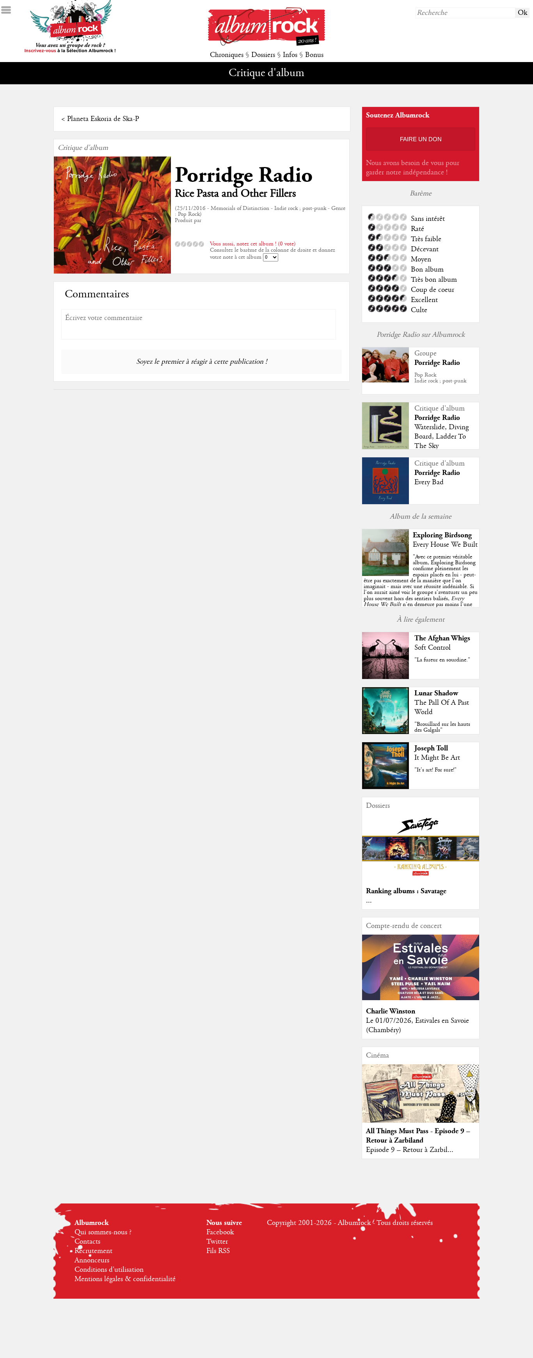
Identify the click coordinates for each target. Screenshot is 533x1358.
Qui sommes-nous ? (103, 1232)
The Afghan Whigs (442, 638)
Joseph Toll (431, 748)
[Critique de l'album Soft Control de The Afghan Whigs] (385, 677)
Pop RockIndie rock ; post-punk (440, 378)
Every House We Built (445, 544)
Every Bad (429, 482)
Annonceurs (92, 1260)
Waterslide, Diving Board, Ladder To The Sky (441, 437)
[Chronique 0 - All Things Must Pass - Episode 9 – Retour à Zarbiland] (420, 1100)
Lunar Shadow (436, 693)
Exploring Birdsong (442, 535)
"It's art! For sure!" (435, 770)
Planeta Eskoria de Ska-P (103, 119)
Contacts (87, 1241)
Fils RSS (218, 1251)
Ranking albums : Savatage (406, 891)
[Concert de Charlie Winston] (420, 998)
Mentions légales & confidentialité (125, 1279)
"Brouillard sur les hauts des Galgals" (442, 727)
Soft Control (432, 647)
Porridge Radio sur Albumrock (421, 335)
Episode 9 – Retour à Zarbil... (409, 1150)
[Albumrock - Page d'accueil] (266, 43)
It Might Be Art (437, 758)
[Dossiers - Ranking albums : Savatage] (420, 878)
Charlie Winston (390, 1011)
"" (421, 589)
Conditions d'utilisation (109, 1269)
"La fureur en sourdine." (442, 660)
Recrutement (93, 1251)
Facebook (220, 1232)
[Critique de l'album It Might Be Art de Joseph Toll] (385, 787)
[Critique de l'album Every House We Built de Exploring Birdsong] (385, 574)
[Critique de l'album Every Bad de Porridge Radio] (385, 502)
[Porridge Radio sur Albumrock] (385, 380)
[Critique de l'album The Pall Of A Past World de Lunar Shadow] (385, 732)
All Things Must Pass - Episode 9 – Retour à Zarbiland (418, 1136)
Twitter (217, 1241)
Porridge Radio (244, 175)
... (369, 900)
